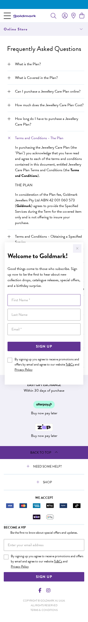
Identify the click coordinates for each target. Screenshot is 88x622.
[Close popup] (77, 248)
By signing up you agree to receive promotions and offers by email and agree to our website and (47, 364)
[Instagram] (48, 590)
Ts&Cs (70, 364)
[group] (44, 4)
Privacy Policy (24, 369)
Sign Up (44, 346)
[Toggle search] (53, 15)
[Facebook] (40, 590)
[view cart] (81, 16)
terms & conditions (44, 610)
